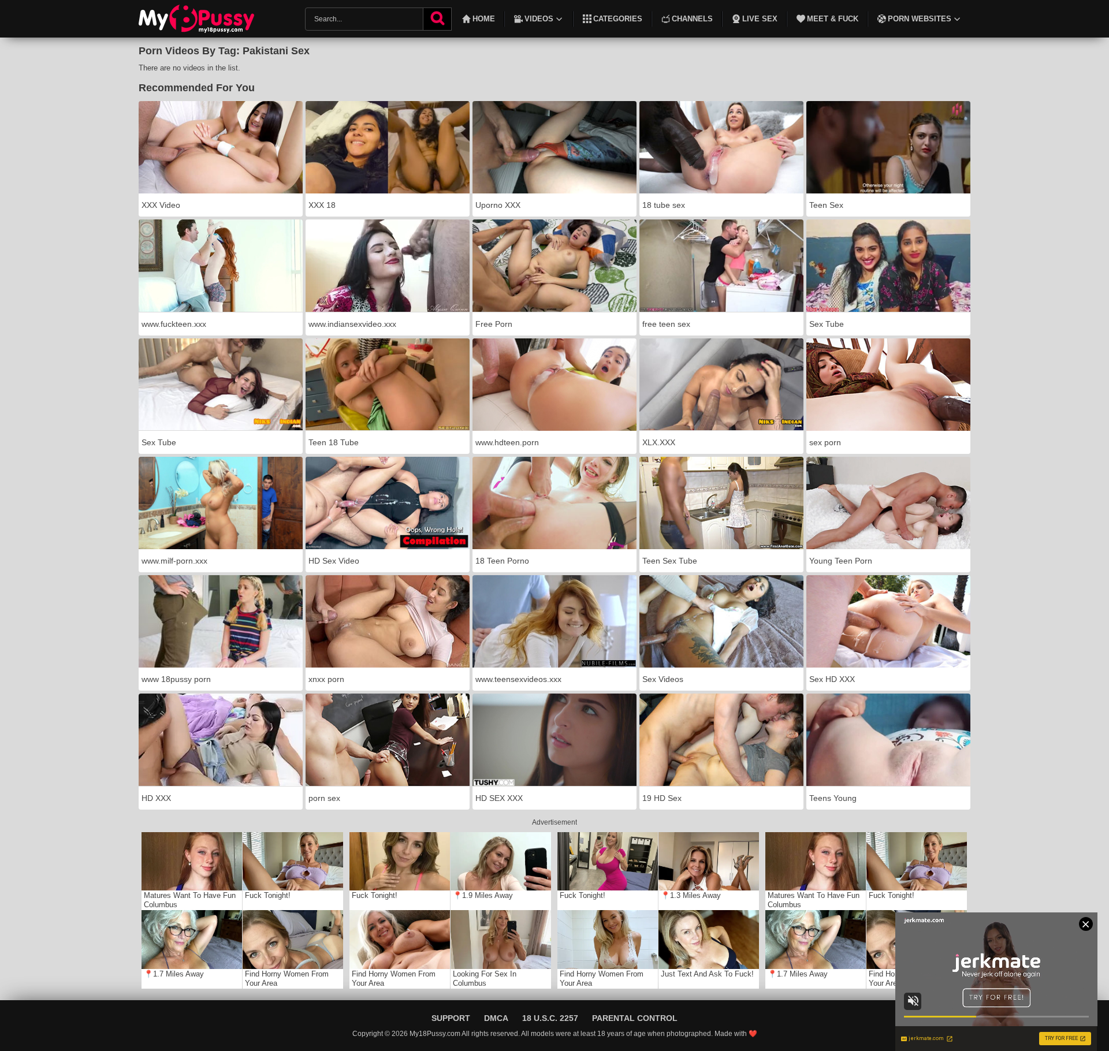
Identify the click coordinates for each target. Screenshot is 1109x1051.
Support (450, 1018)
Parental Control (635, 1018)
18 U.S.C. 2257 (550, 1018)
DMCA (496, 1018)
